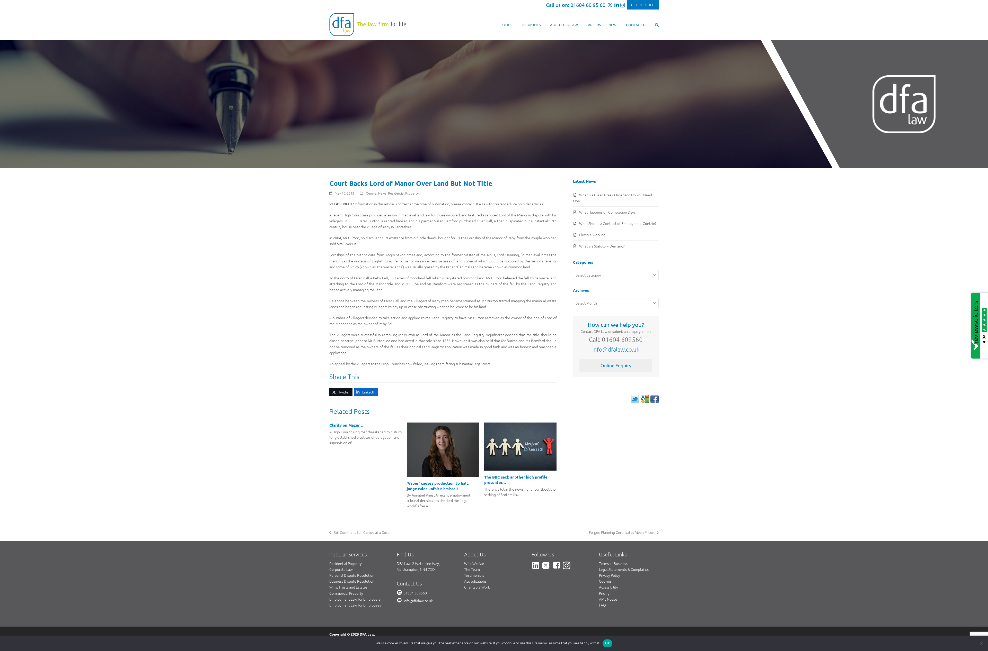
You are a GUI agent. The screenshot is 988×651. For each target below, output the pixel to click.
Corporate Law (341, 569)
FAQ (602, 605)
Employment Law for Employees (355, 605)
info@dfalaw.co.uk (615, 349)
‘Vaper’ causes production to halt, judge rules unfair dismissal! (438, 486)
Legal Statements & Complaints (624, 569)
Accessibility (608, 587)
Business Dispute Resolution (351, 581)
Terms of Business (613, 563)
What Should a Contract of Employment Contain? (617, 223)
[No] (981, 643)
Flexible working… (594, 234)
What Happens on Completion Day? (607, 212)
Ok (607, 643)
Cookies (605, 581)
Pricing (604, 593)
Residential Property (403, 193)
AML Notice (608, 599)
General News (376, 193)
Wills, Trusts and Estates (348, 587)
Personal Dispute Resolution (351, 575)
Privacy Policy (609, 575)
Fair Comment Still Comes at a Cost (359, 532)
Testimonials (474, 575)
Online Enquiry (616, 365)
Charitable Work (477, 587)
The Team (472, 569)
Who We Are (474, 563)
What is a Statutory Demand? (601, 246)
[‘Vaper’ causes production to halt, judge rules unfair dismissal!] (443, 449)
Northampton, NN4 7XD (416, 569)
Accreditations (475, 581)
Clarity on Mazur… (346, 425)
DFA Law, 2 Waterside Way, (418, 563)
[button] (657, 24)
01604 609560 (415, 592)
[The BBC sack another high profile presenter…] (520, 445)
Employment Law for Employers (354, 599)
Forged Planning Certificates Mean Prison (621, 532)
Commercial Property (346, 593)
